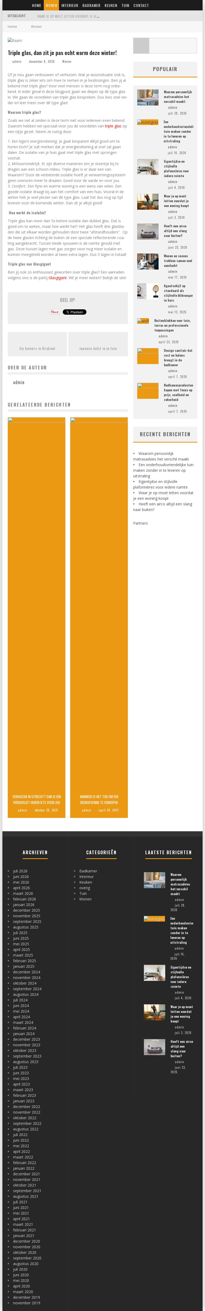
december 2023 (26, 1039)
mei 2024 (21, 1011)
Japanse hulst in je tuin (98, 348)
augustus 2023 (25, 1061)
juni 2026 (21, 876)
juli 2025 (20, 932)
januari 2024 (23, 1033)
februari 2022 (24, 1162)
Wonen (51, 5)
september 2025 (27, 921)
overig (84, 887)
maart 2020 (23, 1291)
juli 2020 (20, 1269)
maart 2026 (23, 893)
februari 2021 (24, 1229)
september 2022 (27, 1123)
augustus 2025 (25, 927)
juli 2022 (20, 1134)
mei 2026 (21, 882)
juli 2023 (20, 1067)
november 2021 (26, 1179)
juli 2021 (20, 1201)
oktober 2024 (24, 983)
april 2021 (21, 1218)
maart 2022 (23, 1157)
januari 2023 (23, 1100)
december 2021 (26, 1173)
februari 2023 (24, 1095)
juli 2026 (20, 870)
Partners (140, 523)
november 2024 (26, 977)
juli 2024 (20, 999)
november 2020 (26, 1246)
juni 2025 (21, 938)
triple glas (113, 125)
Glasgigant (58, 277)
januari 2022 (23, 1168)
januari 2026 (23, 904)
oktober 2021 (24, 1185)
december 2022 (26, 1106)
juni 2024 (21, 1005)
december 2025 (26, 910)
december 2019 (26, 1297)
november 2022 (26, 1112)
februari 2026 (24, 899)
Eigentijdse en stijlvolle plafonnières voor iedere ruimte (176, 168)
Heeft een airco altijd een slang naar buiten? (175, 231)
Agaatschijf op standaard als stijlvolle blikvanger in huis (178, 292)
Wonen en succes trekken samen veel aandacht (178, 260)
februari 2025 (24, 960)
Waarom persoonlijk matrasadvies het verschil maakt (178, 96)
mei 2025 (21, 943)
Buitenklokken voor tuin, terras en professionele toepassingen (172, 325)
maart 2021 (23, 1224)
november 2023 (26, 1044)
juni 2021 (21, 1207)
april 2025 (21, 949)
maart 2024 (23, 1022)
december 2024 (26, 971)
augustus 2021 (25, 1196)
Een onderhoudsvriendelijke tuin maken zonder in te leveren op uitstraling (181, 131)
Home (36, 5)
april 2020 (21, 1286)
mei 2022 (21, 1145)
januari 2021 (23, 1235)
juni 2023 (21, 1072)
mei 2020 (21, 1280)
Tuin (125, 5)
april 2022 (21, 1151)
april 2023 (21, 1084)
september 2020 (27, 1258)
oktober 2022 (24, 1117)
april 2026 (21, 887)
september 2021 (27, 1190)
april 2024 (21, 1016)
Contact (141, 5)
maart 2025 (23, 955)
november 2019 (26, 1302)
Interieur (69, 5)
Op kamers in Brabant (37, 348)
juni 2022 (21, 1140)
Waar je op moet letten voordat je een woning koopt (80, 16)
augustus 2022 (25, 1128)
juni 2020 (21, 1274)
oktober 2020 (24, 1252)
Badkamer (91, 5)
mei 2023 (21, 1078)
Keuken (111, 5)
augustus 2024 (25, 994)
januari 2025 (23, 966)
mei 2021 (21, 1213)
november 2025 (26, 915)
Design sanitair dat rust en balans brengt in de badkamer (178, 357)
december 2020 (26, 1241)
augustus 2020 (25, 1263)
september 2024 (27, 988)
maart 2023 (23, 1089)
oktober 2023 (24, 1050)
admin (17, 61)
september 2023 (27, 1056)
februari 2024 (24, 1028)
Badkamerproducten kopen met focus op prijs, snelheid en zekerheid (178, 392)
